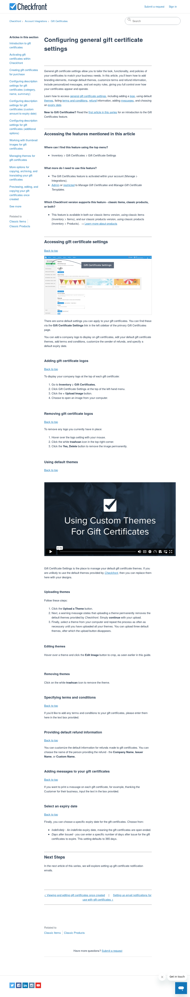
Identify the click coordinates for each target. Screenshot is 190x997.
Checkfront (15, 21)
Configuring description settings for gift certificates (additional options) (23, 126)
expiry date (54, 105)
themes (48, 100)
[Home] (28, 6)
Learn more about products (101, 223)
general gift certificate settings (88, 96)
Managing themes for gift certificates (22, 158)
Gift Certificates (59, 21)
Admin (55, 185)
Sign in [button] (173, 6)
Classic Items (17, 221)
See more (15, 206)
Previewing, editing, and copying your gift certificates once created (23, 193)
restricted (69, 185)
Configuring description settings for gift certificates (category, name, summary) (23, 87)
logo (132, 96)
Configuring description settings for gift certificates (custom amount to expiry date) (23, 107)
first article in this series (103, 112)
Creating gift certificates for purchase (23, 72)
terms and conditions (75, 100)
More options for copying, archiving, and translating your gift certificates (23, 173)
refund (93, 100)
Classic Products (19, 226)
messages (127, 100)
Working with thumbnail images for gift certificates (23, 144)
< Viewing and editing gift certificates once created (74, 895)
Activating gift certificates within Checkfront (19, 58)
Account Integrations (36, 21)
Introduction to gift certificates (20, 45)
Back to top (51, 250)
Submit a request (154, 6)
